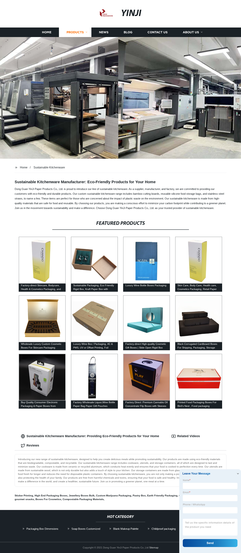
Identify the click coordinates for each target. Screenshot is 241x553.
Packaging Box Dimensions (42, 528)
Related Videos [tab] (188, 436)
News (104, 32)
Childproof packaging (164, 528)
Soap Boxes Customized (85, 528)
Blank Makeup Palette (125, 528)
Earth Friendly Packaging (162, 495)
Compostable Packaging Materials (83, 499)
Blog (128, 32)
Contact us (157, 32)
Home (46, 32)
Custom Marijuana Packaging (113, 495)
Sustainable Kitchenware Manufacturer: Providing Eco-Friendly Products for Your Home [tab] (92, 436)
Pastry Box (139, 495)
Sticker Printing (24, 495)
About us (191, 32)
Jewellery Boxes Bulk (82, 495)
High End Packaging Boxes (51, 495)
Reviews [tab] (32, 445)
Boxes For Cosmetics (48, 499)
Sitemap (153, 547)
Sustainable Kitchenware (49, 167)
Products (75, 32)
